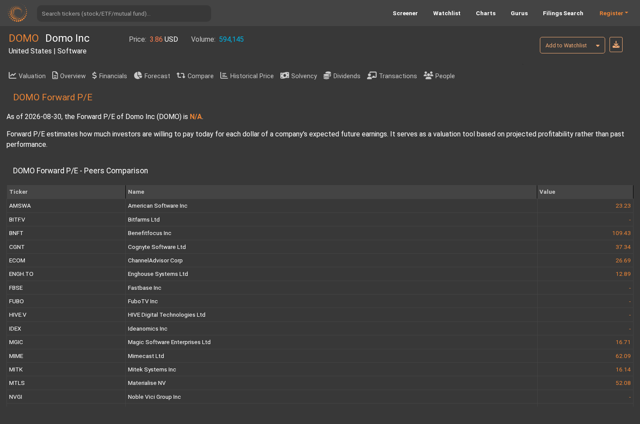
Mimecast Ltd (146, 355)
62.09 (623, 355)
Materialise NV (147, 382)
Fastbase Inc (145, 287)
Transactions (398, 76)
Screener (405, 13)
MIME (16, 355)
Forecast (157, 76)
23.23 (623, 205)
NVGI (15, 396)
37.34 (623, 246)
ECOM (17, 260)
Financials (113, 76)
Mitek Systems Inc (152, 369)
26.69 (623, 260)
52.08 (623, 382)
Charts (485, 13)
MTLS (17, 382)
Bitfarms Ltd (144, 219)
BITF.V (17, 219)
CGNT (17, 246)
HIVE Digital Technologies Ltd (166, 314)
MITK (16, 369)
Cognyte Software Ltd (157, 246)
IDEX (15, 328)
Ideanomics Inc (148, 328)
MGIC (16, 341)
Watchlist (447, 13)
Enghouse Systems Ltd (158, 273)
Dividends (346, 76)
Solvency (304, 76)
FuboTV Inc (143, 301)
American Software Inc (158, 205)
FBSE (16, 287)
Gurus (519, 13)
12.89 (623, 273)
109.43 (621, 232)
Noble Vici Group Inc (154, 396)
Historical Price (252, 76)
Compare (201, 76)
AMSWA (20, 205)
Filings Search (563, 13)
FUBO (16, 301)
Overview (73, 76)
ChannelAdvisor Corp (155, 260)
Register (611, 13)
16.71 (623, 341)
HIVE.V (18, 314)
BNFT (16, 232)
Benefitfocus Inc (150, 232)
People (445, 76)
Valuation (32, 76)
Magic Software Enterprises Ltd (169, 341)
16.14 (623, 369)
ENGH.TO (21, 273)
